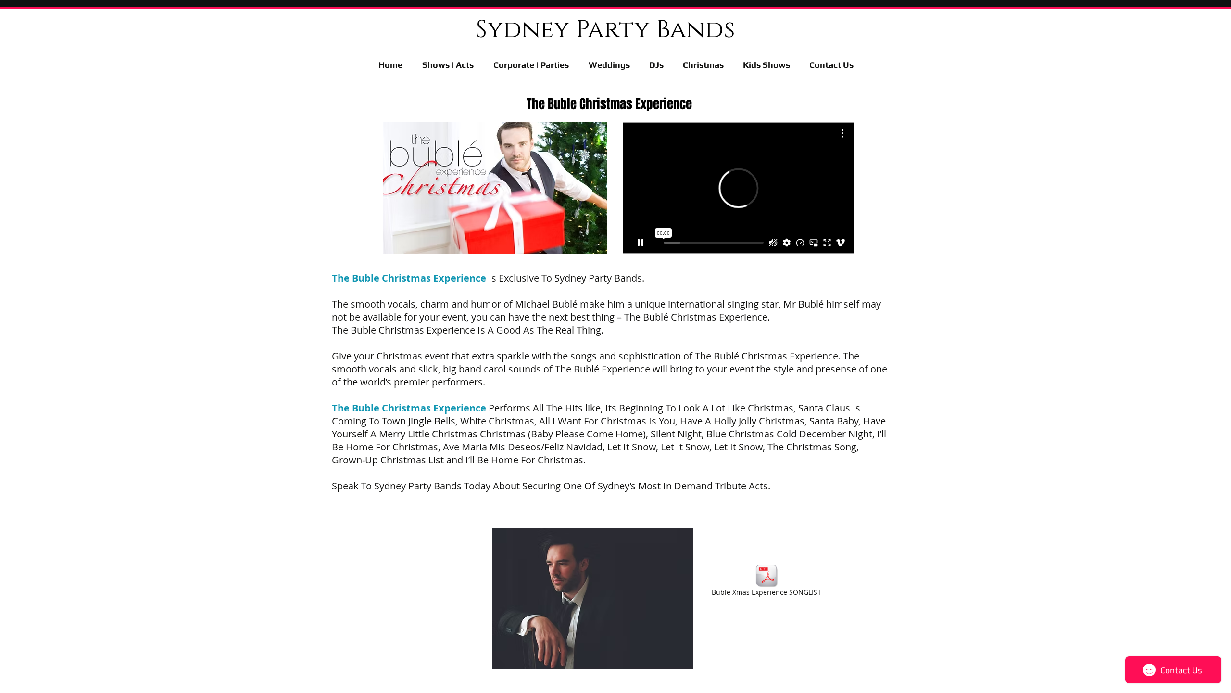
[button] (766, 65)
